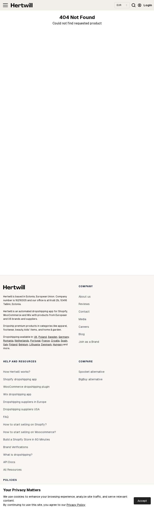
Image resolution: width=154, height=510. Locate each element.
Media (82, 319)
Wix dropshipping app (17, 394)
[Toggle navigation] (5, 5)
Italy (5, 344)
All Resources (12, 469)
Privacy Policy (76, 504)
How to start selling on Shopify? (25, 424)
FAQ (6, 416)
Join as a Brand (89, 341)
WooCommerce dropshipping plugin (26, 386)
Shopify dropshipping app (20, 379)
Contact (84, 311)
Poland (42, 337)
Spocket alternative (91, 371)
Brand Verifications (15, 447)
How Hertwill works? (16, 371)
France (46, 340)
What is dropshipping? (17, 454)
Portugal (35, 340)
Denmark (46, 344)
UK (35, 337)
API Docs (9, 462)
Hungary (58, 344)
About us (85, 296)
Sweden (52, 337)
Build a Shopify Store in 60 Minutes (26, 439)
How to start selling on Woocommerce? (29, 432)
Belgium (23, 344)
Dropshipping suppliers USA (21, 409)
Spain (64, 340)
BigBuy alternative (90, 379)
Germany (64, 337)
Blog (82, 334)
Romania (8, 340)
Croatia (55, 340)
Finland (13, 344)
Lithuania (34, 344)
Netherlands (22, 340)
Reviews (84, 304)
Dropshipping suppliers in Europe (24, 401)
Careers (84, 326)
